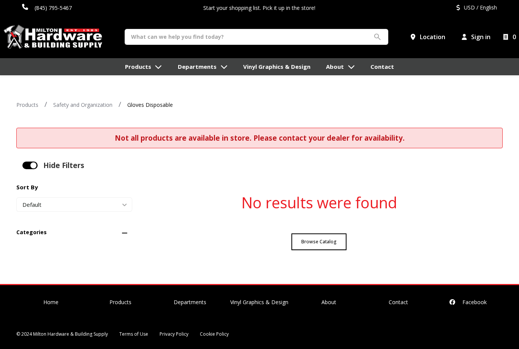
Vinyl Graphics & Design (259, 302)
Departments (190, 302)
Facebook (474, 302)
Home (51, 302)
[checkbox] (30, 165)
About (328, 302)
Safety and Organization (82, 104)
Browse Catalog (319, 241)
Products (27, 104)
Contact (398, 302)
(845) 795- (47, 7)
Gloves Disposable (150, 104)
